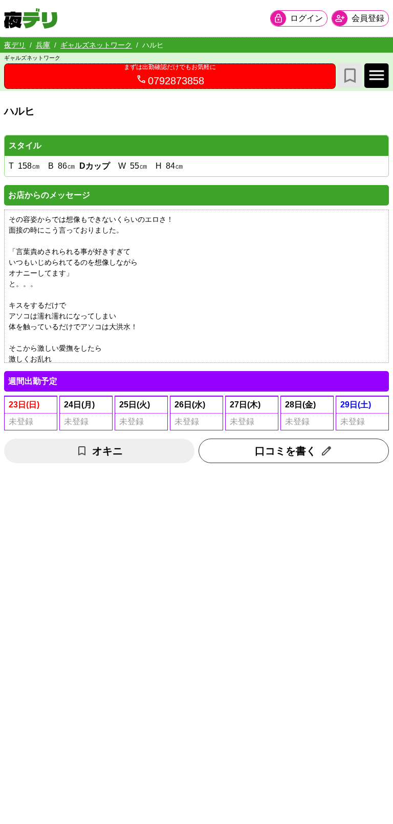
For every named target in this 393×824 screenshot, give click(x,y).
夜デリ (15, 45)
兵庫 (43, 45)
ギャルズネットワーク (96, 45)
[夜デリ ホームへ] (30, 18)
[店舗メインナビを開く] (376, 75)
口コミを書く (285, 450)
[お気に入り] (350, 75)
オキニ (107, 450)
